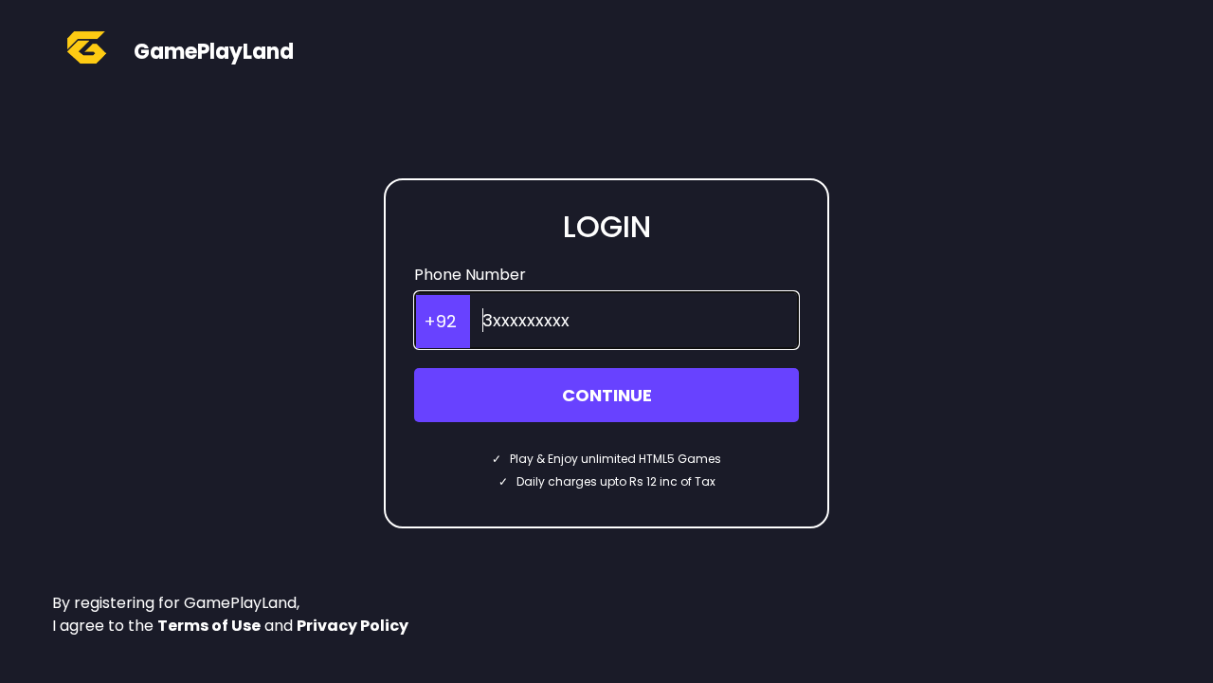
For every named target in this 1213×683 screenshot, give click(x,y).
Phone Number (470, 275)
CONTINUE (607, 395)
